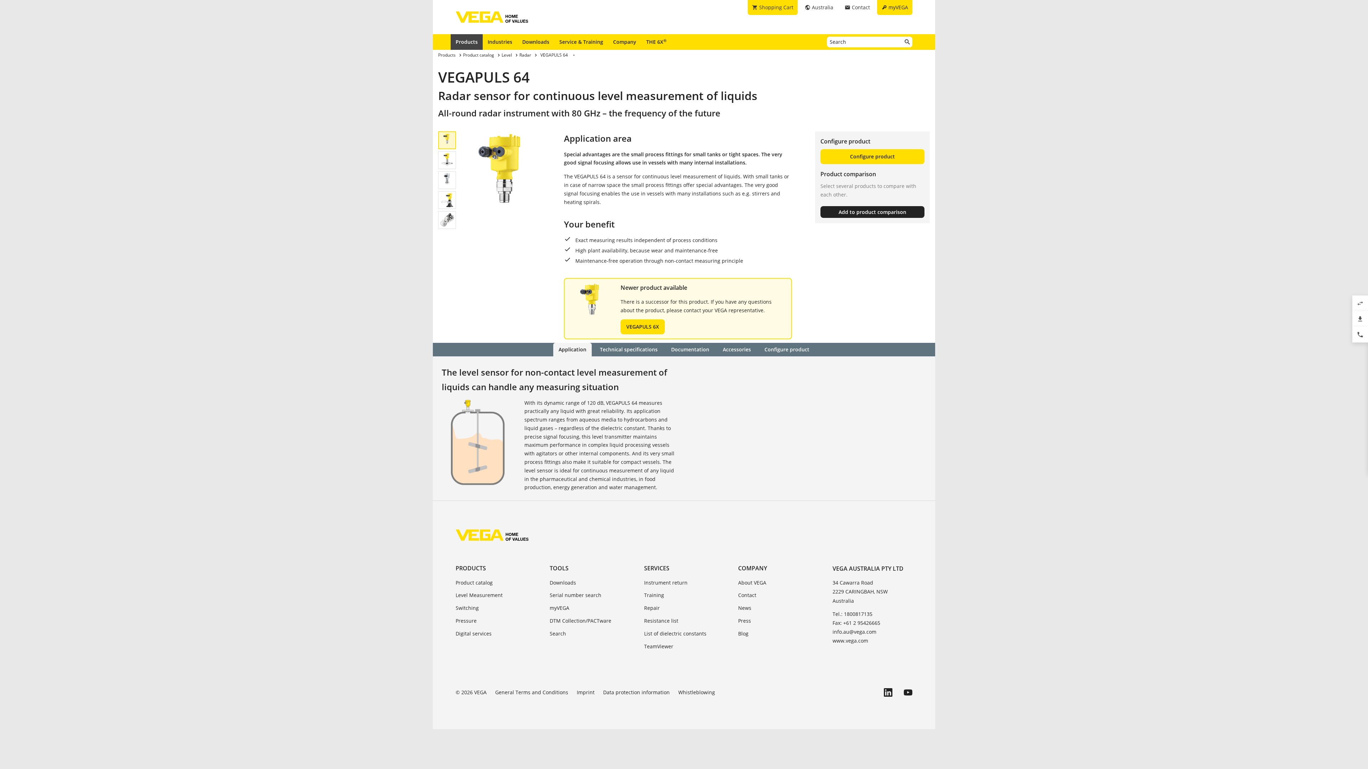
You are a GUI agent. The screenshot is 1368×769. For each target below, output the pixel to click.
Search (558, 633)
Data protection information (636, 692)
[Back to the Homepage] (492, 535)
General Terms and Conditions (531, 692)
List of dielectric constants (675, 633)
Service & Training (581, 41)
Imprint (586, 692)
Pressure (466, 620)
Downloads (535, 41)
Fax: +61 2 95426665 (856, 622)
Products (467, 41)
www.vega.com (850, 640)
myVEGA (559, 608)
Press (744, 620)
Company (624, 41)
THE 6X (656, 41)
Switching (467, 608)
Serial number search (575, 595)
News (744, 608)
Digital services (474, 633)
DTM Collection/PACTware (580, 620)
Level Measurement (479, 595)
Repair (652, 608)
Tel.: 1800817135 (852, 614)
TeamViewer (658, 646)
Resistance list (661, 620)
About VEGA (752, 582)
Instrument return (666, 582)
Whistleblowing (696, 692)
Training (654, 595)
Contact (747, 595)
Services (656, 568)
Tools (559, 568)
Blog (743, 633)
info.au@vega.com (854, 631)
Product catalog (474, 582)
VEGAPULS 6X (642, 326)
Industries (500, 41)
